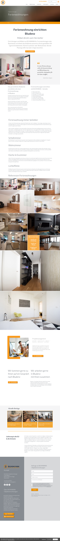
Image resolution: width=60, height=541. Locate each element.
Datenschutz (37, 493)
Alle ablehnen (49, 539)
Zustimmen (55, 539)
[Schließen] (58, 539)
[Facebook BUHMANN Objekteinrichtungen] (5, 485)
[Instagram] (7, 485)
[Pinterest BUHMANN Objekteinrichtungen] (9, 485)
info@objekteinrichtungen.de (9, 482)
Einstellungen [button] (44, 539)
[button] (58, 1)
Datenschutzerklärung (11, 539)
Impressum (32, 493)
